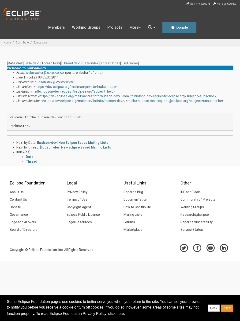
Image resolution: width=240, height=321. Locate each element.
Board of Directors (24, 229)
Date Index (90, 63)
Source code (40, 42)
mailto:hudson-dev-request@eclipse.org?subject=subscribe (169, 96)
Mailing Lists (133, 214)
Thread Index (110, 63)
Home (7, 42)
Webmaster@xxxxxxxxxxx (45, 72)
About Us (17, 192)
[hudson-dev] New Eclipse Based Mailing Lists (72, 143)
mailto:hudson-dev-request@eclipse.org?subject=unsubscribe (175, 101)
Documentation (135, 199)
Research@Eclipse (194, 214)
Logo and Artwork (23, 222)
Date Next (32, 63)
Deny (213, 308)
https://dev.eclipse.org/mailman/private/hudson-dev (75, 87)
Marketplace (133, 229)
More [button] (134, 27)
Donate (181, 27)
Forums (129, 222)
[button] (151, 27)
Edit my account (200, 3)
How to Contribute (137, 207)
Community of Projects (198, 199)
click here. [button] (116, 314)
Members (56, 27)
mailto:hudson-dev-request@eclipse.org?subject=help (72, 91)
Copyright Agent (79, 207)
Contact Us (18, 199)
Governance (19, 214)
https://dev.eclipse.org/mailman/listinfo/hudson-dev (79, 96)
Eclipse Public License (83, 214)
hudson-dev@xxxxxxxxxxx (54, 82)
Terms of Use (77, 199)
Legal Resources (79, 222)
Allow (227, 308)
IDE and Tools (190, 192)
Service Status (191, 229)
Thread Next (71, 63)
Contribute (22, 42)
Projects (114, 27)
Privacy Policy (77, 192)
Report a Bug (133, 192)
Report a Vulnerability (196, 222)
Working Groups (86, 27)
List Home (130, 63)
